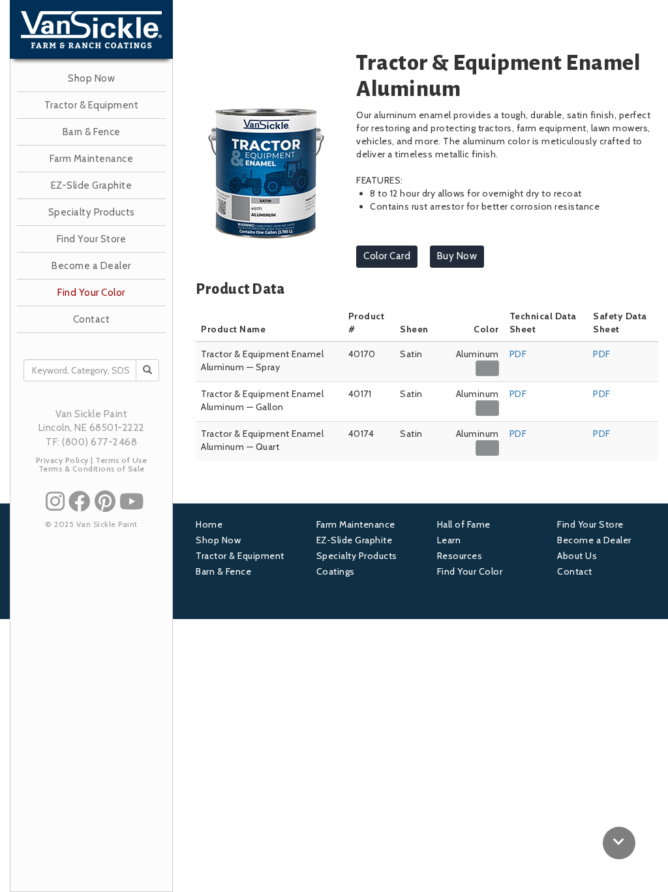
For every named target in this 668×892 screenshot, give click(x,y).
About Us (577, 556)
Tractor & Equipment (91, 105)
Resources (460, 556)
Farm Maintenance (91, 159)
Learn (449, 540)
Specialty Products (91, 212)
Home (209, 524)
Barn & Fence (92, 132)
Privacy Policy (62, 460)
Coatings (335, 571)
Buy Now (457, 256)
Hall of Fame (464, 524)
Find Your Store (92, 239)
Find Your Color (91, 292)
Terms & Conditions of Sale (91, 468)
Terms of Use (121, 460)
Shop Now (91, 78)
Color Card (386, 256)
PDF (518, 354)
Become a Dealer (91, 266)
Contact (91, 319)
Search (156, 370)
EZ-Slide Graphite (91, 185)
